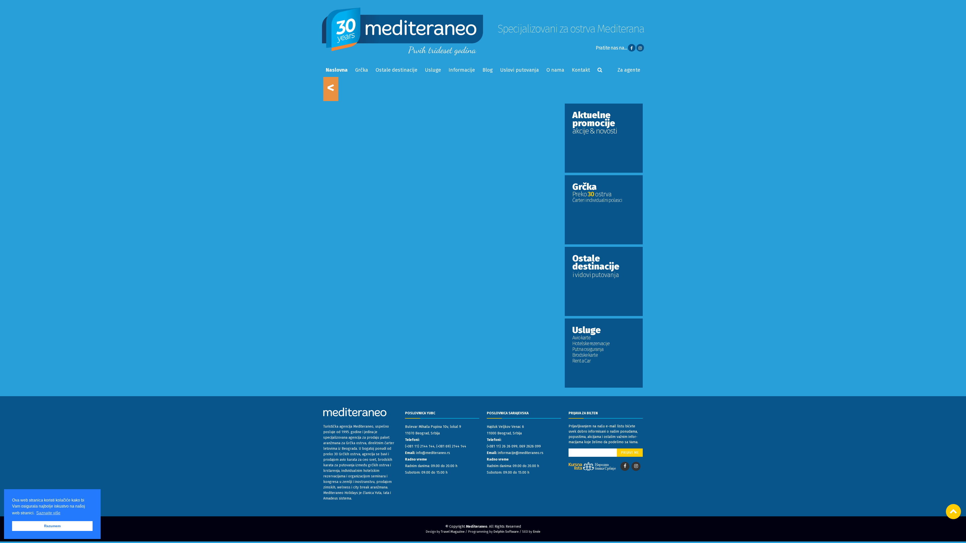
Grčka (361, 70)
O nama (555, 70)
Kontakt (581, 70)
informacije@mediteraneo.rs (520, 453)
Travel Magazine (453, 531)
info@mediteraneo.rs (433, 453)
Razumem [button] (52, 526)
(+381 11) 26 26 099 (502, 446)
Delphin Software (506, 531)
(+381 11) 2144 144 (419, 446)
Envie (536, 531)
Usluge (433, 70)
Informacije (462, 70)
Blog (487, 70)
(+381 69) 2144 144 (451, 446)
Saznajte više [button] (48, 513)
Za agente (629, 70)
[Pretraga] (600, 69)
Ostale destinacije (396, 70)
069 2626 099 (530, 446)
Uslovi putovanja (519, 70)
